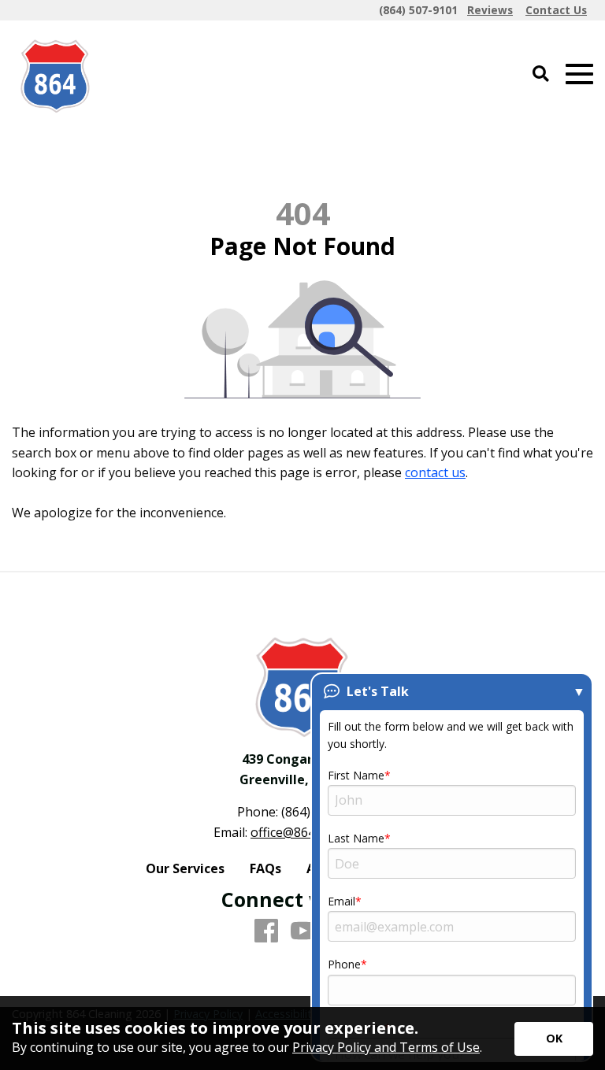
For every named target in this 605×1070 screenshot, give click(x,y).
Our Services (185, 868)
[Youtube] (302, 931)
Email (341, 901)
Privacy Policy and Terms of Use (386, 1047)
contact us (435, 472)
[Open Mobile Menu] (579, 74)
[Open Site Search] (541, 74)
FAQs (265, 868)
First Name (356, 775)
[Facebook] (266, 931)
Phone (344, 964)
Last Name (356, 838)
